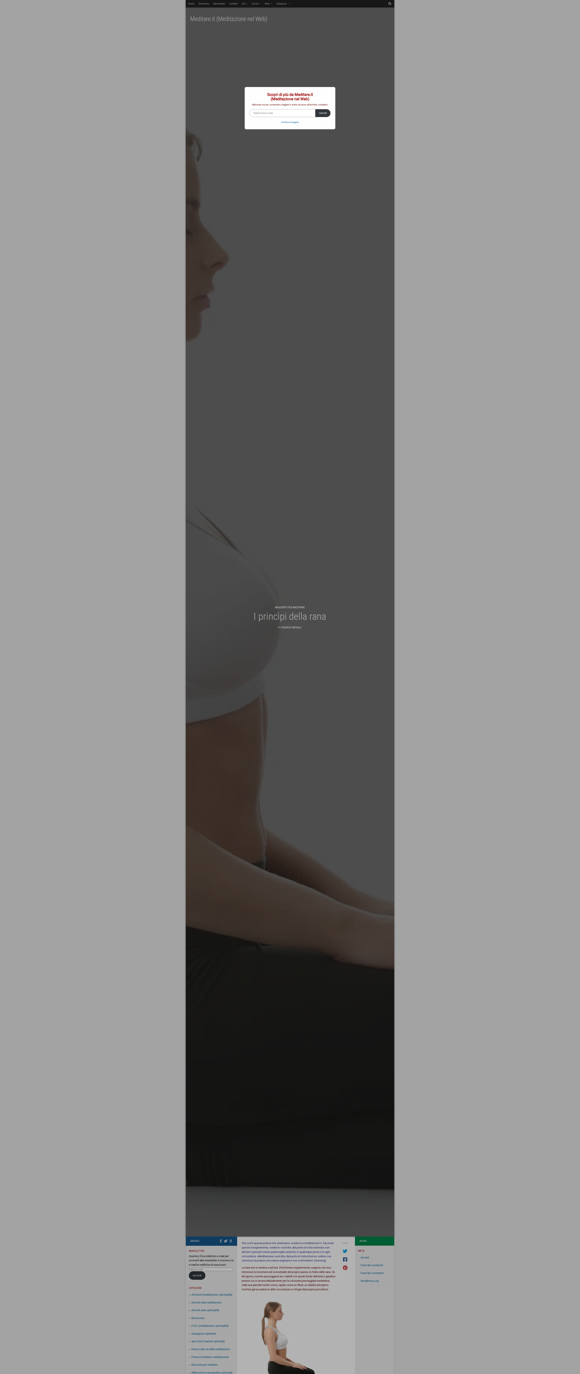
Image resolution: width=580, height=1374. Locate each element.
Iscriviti (323, 113)
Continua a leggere (290, 122)
